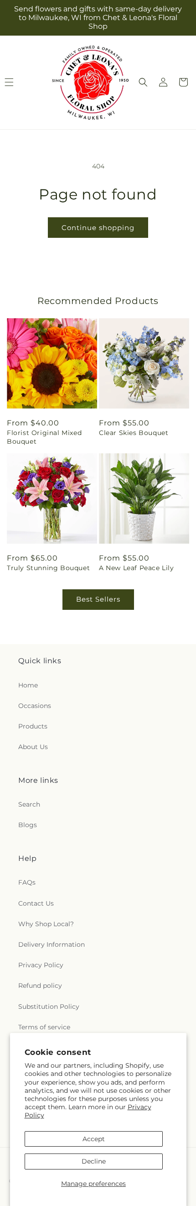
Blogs (27, 825)
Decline (94, 1161)
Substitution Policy (48, 1006)
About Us (33, 747)
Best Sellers (98, 599)
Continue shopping (98, 227)
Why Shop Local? (46, 924)
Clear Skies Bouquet (133, 433)
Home (28, 685)
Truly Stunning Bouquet (48, 568)
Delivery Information (51, 944)
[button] (143, 82)
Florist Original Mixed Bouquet (44, 437)
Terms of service (44, 1027)
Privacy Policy (40, 965)
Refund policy (40, 985)
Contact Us (36, 903)
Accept (94, 1139)
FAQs (27, 882)
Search (29, 804)
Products (32, 726)
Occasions (34, 706)
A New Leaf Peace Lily (136, 568)
